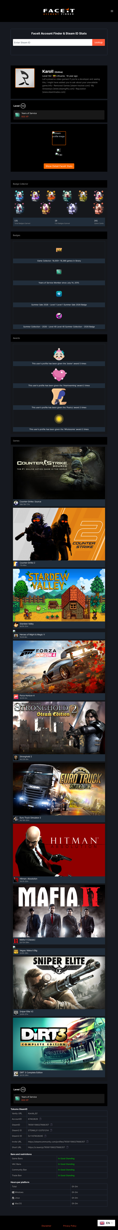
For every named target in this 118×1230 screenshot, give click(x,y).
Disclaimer (46, 1226)
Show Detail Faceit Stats (59, 166)
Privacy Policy (69, 1226)
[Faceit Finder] (59, 11)
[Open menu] (112, 11)
